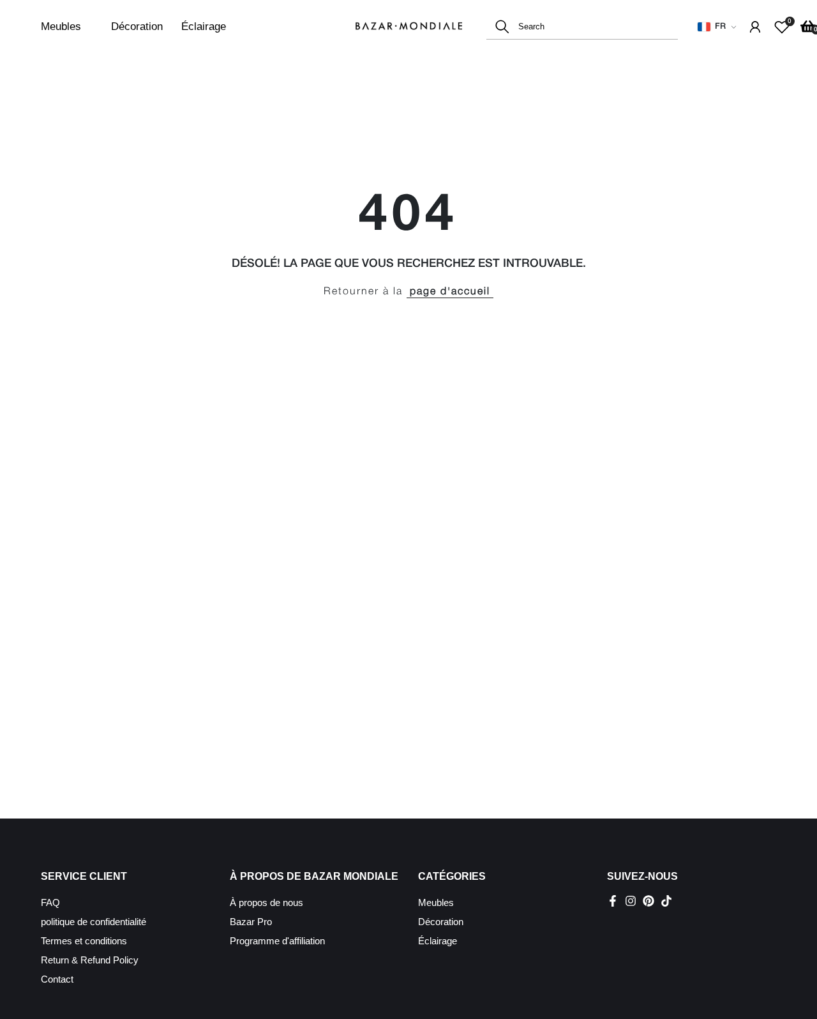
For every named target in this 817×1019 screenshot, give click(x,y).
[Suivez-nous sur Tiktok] (666, 901)
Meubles (61, 26)
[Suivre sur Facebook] (612, 901)
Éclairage (203, 26)
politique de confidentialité (93, 921)
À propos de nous (266, 902)
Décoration (137, 26)
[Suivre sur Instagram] (630, 901)
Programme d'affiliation (277, 940)
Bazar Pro (251, 921)
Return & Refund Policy (90, 960)
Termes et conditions (84, 940)
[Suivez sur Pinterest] (648, 901)
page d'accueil (450, 291)
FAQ (50, 902)
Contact (57, 979)
